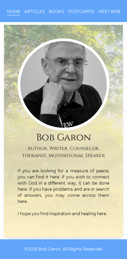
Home (13, 11)
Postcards (81, 11)
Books (56, 11)
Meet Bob (109, 11)
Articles (34, 11)
